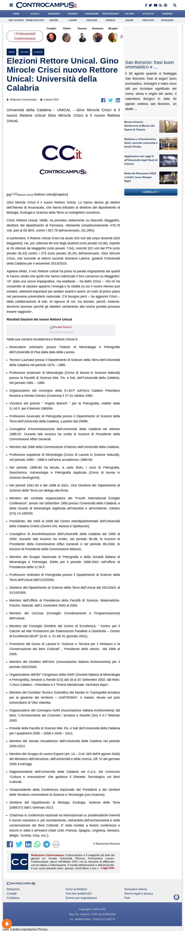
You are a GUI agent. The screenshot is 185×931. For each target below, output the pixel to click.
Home (11, 52)
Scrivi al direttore (76, 889)
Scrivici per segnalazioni (81, 898)
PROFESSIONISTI (110, 14)
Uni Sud (24, 52)
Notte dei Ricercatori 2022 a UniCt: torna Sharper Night (140, 177)
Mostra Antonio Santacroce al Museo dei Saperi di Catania (139, 125)
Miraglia (113, 28)
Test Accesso (16, 20)
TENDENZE (167, 14)
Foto (127, 898)
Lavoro (72, 20)
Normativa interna (135, 889)
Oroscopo (148, 20)
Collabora (13, 898)
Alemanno (97, 28)
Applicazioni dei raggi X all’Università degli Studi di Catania (141, 160)
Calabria (38, 52)
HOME (16, 14)
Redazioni (13, 889)
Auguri (129, 20)
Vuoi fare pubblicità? (79, 893)
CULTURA (129, 14)
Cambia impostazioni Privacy (29, 929)
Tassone (82, 28)
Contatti (12, 893)
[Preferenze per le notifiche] (7, 924)
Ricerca (110, 20)
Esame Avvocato (35, 20)
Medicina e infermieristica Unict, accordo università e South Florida (141, 143)
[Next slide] (122, 37)
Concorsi (91, 20)
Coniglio (51, 28)
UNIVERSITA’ (54, 14)
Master (54, 20)
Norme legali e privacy (138, 893)
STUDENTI (73, 14)
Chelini (67, 28)
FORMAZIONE (91, 14)
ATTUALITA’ (148, 14)
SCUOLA (35, 14)
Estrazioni (167, 20)
